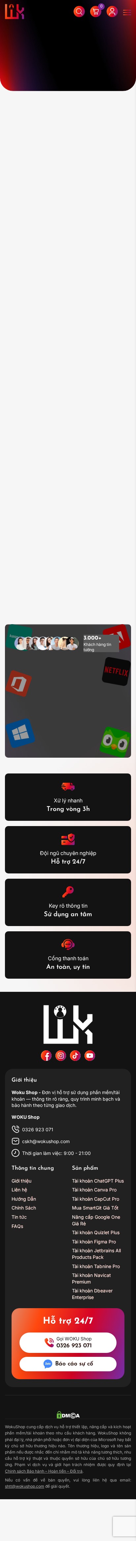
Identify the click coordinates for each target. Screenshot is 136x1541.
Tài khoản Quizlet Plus (95, 1232)
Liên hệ (19, 1190)
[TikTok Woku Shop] (75, 1055)
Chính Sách (24, 1208)
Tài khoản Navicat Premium (91, 1279)
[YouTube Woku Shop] (90, 1055)
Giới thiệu (21, 1181)
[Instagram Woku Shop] (60, 1055)
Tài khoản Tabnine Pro (96, 1266)
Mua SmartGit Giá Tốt (95, 1208)
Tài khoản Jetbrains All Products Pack (96, 1254)
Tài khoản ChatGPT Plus (98, 1181)
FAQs (17, 1226)
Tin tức (19, 1217)
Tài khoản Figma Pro (94, 1241)
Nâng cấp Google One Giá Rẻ (96, 1220)
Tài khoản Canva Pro (94, 1190)
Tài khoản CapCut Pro (95, 1199)
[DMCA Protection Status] (68, 1415)
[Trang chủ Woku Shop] (68, 1024)
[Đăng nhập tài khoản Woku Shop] (112, 11)
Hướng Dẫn (24, 1199)
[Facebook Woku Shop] (46, 1055)
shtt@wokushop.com (24, 1486)
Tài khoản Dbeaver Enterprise (92, 1294)
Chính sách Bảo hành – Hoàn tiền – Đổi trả (44, 1471)
